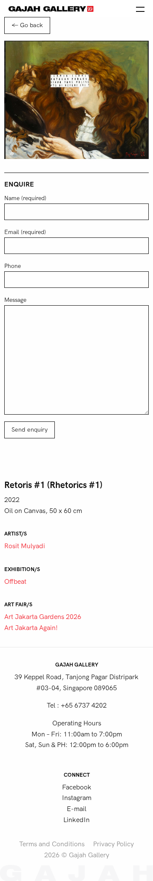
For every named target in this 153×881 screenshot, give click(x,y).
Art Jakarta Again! (31, 628)
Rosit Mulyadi (24, 546)
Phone (12, 266)
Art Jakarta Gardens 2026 (42, 617)
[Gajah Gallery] (51, 8)
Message (15, 300)
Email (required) (25, 232)
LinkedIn (76, 820)
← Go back (27, 25)
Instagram (76, 798)
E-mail (76, 809)
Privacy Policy (113, 844)
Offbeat (15, 581)
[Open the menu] (140, 8)
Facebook (76, 787)
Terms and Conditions (52, 844)
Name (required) (25, 198)
